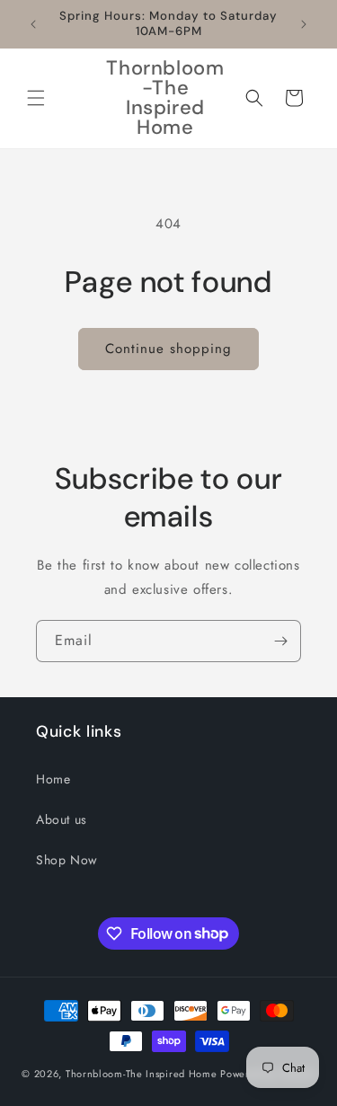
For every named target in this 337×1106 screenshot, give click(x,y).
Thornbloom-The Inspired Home (141, 1073)
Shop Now (67, 860)
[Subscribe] (280, 641)
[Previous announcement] (33, 24)
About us (61, 819)
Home (53, 779)
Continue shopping (168, 348)
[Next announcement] (304, 24)
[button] (36, 98)
